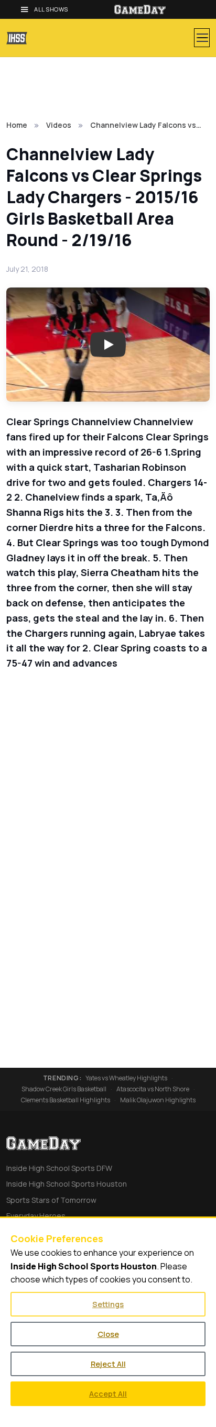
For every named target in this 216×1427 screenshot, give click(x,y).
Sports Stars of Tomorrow (51, 1200)
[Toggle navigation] (202, 37)
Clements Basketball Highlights (65, 1100)
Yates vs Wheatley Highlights (126, 1078)
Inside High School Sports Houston (66, 1184)
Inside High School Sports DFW (59, 1168)
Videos (58, 125)
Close (108, 1334)
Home (16, 125)
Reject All (108, 1364)
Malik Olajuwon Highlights (158, 1100)
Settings (108, 1304)
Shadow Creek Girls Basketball (63, 1089)
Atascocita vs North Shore (152, 1089)
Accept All (108, 1394)
